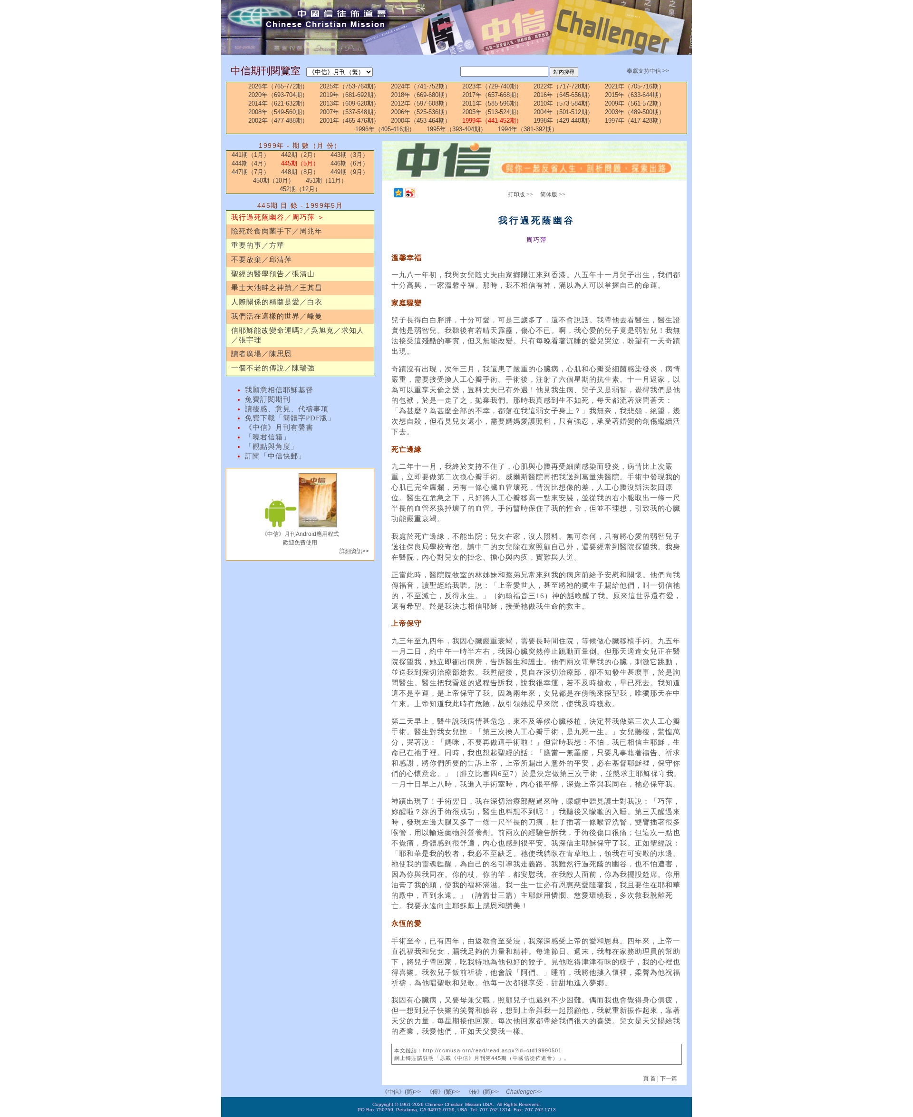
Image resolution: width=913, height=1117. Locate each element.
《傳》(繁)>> (443, 1091)
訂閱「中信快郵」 (275, 456)
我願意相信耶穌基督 (279, 390)
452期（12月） (300, 189)
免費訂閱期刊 (268, 399)
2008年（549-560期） (278, 112)
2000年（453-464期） (421, 120)
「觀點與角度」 (271, 446)
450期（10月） (273, 180)
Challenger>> (524, 1091)
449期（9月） (349, 171)
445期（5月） (300, 163)
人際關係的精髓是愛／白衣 (276, 302)
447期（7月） (251, 171)
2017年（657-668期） (492, 94)
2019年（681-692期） (349, 94)
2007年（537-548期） (349, 112)
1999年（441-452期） (492, 120)
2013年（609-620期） (349, 103)
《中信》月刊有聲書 (279, 427)
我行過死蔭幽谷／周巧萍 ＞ (278, 217)
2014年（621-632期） (278, 103)
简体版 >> (552, 194)
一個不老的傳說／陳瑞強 (273, 368)
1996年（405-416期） (385, 129)
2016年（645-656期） (563, 94)
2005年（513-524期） (492, 112)
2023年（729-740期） (492, 86)
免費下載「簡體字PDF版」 (290, 418)
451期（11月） (326, 180)
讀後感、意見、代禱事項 (287, 409)
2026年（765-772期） (278, 86)
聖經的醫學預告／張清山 (273, 274)
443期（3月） (349, 154)
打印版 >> (520, 194)
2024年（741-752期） (421, 86)
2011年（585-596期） (492, 103)
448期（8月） (300, 171)
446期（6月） (349, 163)
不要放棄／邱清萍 (261, 259)
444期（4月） (251, 163)
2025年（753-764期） (349, 86)
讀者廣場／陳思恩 (261, 354)
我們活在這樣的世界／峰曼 (276, 316)
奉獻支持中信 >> (648, 71)
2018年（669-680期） (421, 94)
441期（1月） (251, 154)
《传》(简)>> (482, 1091)
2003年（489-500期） (635, 112)
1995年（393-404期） (456, 129)
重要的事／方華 (257, 245)
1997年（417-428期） (635, 120)
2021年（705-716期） (635, 86)
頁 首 (650, 1078)
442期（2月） (300, 154)
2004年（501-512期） (563, 112)
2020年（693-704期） (278, 94)
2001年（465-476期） (349, 120)
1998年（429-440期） (563, 120)
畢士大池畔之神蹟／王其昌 (276, 287)
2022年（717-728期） (563, 86)
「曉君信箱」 (268, 437)
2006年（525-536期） (421, 112)
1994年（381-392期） (528, 129)
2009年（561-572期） (635, 103)
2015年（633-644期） (635, 94)
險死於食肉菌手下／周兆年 (276, 231)
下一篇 (668, 1078)
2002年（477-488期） (278, 120)
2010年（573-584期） (563, 103)
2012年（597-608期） (421, 103)
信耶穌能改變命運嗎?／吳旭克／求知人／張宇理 (297, 335)
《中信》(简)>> (401, 1091)
